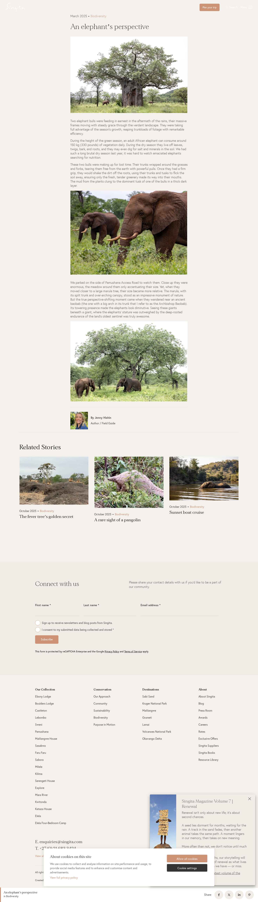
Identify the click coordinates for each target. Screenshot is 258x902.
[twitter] (230, 894)
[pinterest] (250, 894)
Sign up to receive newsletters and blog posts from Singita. (77, 623)
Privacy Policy (112, 651)
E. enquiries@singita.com (58, 842)
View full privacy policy (64, 877)
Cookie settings (187, 868)
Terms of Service (133, 651)
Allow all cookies (187, 859)
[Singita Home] (21, 7)
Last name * (91, 605)
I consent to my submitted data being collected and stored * (78, 629)
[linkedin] (240, 894)
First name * (43, 605)
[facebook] (219, 894)
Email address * (150, 605)
